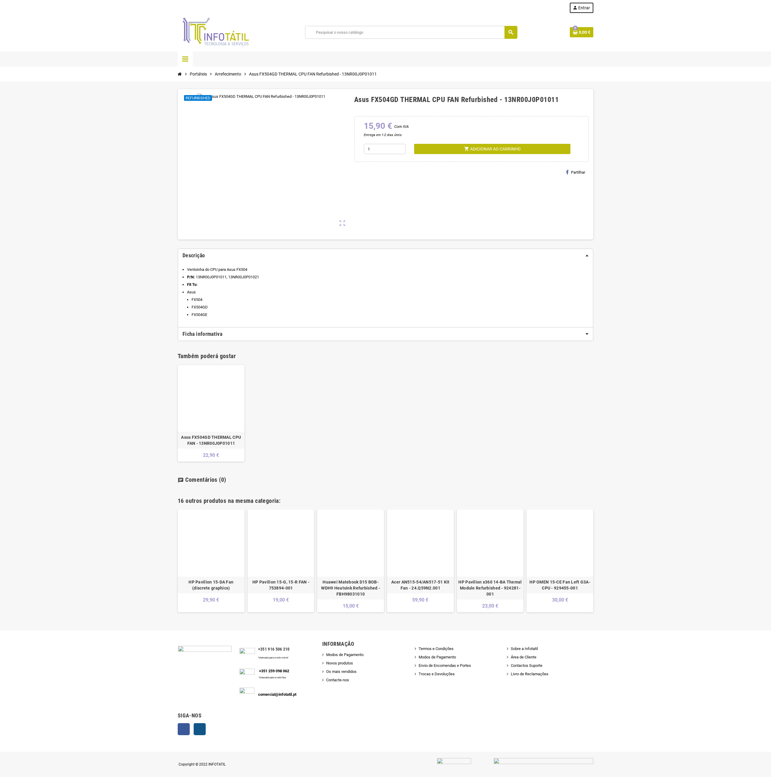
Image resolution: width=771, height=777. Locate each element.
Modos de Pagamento (345, 654)
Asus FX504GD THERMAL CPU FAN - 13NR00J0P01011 (211, 440)
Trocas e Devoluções (437, 674)
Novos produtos (339, 663)
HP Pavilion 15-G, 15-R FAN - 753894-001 (280, 585)
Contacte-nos (337, 680)
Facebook (184, 729)
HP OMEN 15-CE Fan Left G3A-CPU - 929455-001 (559, 585)
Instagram (200, 729)
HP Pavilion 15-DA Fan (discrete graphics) (211, 585)
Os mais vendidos (341, 671)
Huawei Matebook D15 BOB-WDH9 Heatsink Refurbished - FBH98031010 (350, 588)
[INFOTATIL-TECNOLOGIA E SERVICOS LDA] (215, 32)
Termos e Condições (436, 648)
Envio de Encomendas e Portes (445, 665)
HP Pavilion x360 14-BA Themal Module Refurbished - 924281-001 (490, 588)
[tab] (385, 255)
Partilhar (578, 172)
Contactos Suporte (526, 665)
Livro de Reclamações (529, 674)
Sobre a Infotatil (524, 648)
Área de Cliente (523, 657)
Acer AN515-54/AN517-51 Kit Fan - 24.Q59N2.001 (420, 585)
